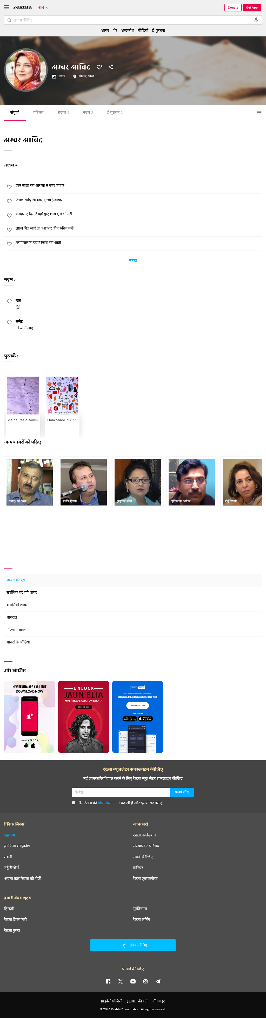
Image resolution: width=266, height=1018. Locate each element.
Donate (233, 7)
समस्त (133, 261)
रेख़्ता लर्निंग (141, 919)
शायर (105, 30)
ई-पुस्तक (115, 112)
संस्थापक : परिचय (146, 846)
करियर (138, 867)
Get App (252, 7)
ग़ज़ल (63, 112)
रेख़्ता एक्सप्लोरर (145, 878)
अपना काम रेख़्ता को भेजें (22, 878)
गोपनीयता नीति (109, 802)
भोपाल (83, 76)
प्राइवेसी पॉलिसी (111, 1001)
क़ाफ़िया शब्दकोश (17, 846)
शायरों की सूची (16, 580)
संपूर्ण (14, 112)
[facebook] (108, 981)
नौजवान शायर (16, 630)
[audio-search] (256, 20)
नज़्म (88, 112)
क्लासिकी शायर (17, 605)
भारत (91, 76)
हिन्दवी (9, 908)
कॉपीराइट (158, 1001)
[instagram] (145, 981)
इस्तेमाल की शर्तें (137, 1001)
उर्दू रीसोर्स (11, 867)
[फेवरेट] (99, 66)
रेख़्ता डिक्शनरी (15, 919)
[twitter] (120, 981)
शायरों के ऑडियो (18, 642)
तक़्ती (8, 857)
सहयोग (9, 835)
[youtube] (133, 981)
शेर (115, 30)
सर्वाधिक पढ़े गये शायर (21, 592)
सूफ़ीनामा (140, 908)
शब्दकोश (127, 30)
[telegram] (158, 981)
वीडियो (143, 30)
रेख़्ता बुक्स (12, 930)
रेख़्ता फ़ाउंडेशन (144, 835)
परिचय (38, 112)
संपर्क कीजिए (143, 857)
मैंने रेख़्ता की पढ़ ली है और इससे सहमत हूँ (120, 802)
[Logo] (22, 8)
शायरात (11, 617)
